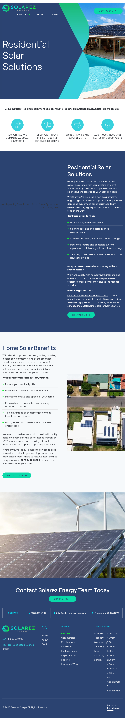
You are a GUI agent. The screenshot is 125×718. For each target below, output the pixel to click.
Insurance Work (69, 664)
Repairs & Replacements (69, 649)
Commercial (68, 637)
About (40, 14)
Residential (67, 633)
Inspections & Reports (68, 657)
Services (22, 14)
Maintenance (68, 642)
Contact (56, 14)
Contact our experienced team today (87, 295)
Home (45, 635)
